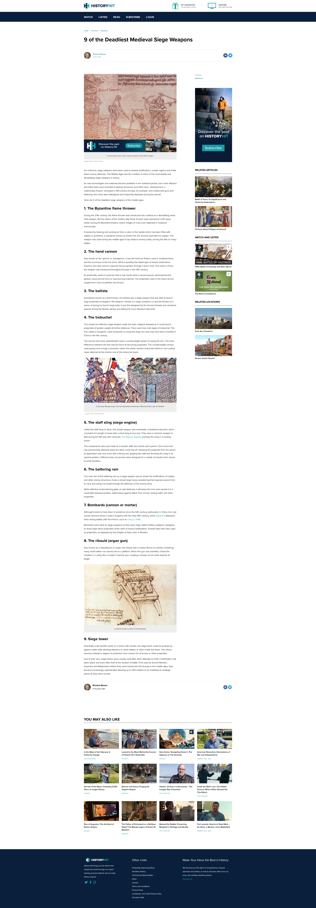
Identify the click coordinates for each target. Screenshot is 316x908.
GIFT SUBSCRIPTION (188, 5)
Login (150, 17)
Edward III (160, 515)
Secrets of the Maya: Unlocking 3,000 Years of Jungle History (100, 788)
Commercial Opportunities (142, 875)
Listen (103, 17)
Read (116, 17)
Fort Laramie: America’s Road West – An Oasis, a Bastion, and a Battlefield (213, 825)
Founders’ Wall (138, 897)
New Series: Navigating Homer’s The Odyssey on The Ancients (175, 753)
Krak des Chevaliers (204, 331)
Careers (135, 882)
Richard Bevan (99, 54)
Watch (88, 17)
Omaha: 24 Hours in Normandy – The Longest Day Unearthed (175, 788)
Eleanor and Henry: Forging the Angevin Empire (135, 788)
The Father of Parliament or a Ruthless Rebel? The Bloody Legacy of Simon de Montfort (139, 827)
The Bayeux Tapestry (132, 436)
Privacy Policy (137, 890)
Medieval (199, 78)
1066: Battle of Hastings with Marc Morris (213, 266)
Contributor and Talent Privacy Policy (146, 893)
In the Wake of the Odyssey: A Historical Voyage (97, 753)
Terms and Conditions (141, 886)
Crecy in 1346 (133, 519)
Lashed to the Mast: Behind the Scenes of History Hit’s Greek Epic (139, 753)
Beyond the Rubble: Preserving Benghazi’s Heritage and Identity (173, 825)
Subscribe (133, 17)
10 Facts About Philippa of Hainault (210, 229)
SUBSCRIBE (222, 5)
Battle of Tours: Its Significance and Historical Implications (210, 201)
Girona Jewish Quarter (205, 358)
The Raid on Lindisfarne (205, 293)
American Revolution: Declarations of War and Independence (213, 753)
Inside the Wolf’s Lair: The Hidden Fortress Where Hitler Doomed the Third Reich (212, 789)
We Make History (139, 871)
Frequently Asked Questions (143, 867)
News (134, 879)
